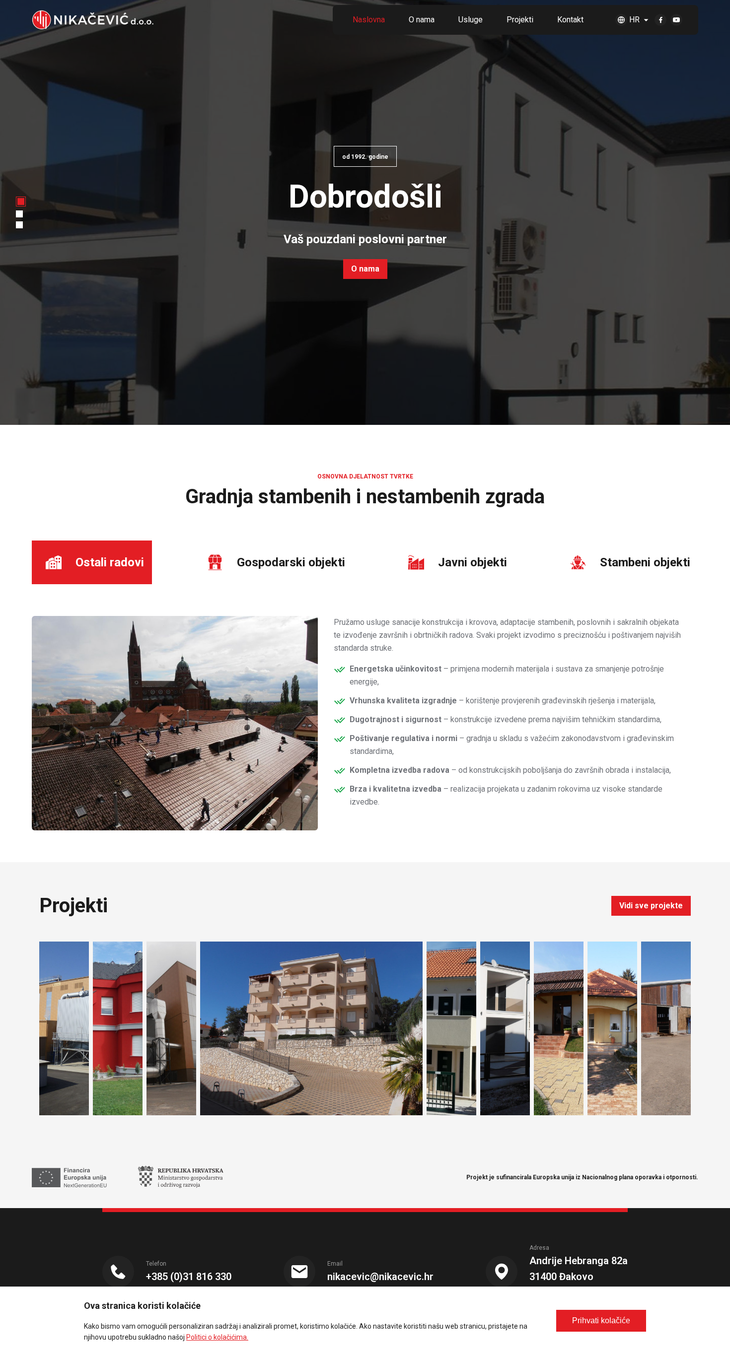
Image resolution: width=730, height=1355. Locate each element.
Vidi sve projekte (651, 905)
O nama (365, 268)
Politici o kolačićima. (217, 1337)
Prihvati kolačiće (601, 1320)
